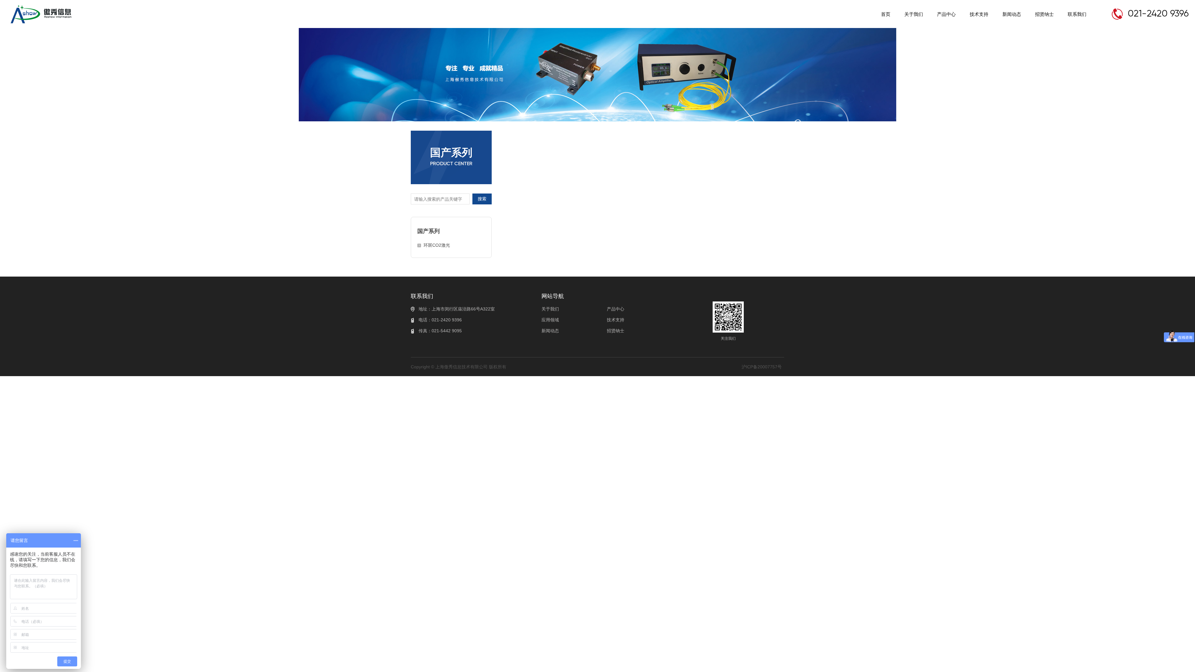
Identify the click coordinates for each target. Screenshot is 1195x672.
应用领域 (550, 319)
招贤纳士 (1044, 14)
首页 (885, 14)
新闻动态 (1011, 14)
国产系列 (428, 231)
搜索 (482, 198)
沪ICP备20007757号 (762, 366)
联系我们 (1077, 14)
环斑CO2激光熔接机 (437, 247)
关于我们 (913, 14)
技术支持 (979, 14)
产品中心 (946, 14)
